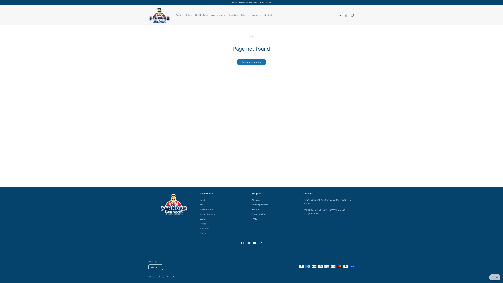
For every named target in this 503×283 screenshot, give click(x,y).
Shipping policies (260, 204)
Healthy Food (206, 209)
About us (204, 228)
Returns (255, 209)
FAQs (254, 219)
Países (203, 224)
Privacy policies (259, 214)
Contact (204, 233)
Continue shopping (252, 62)
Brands (203, 219)
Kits (202, 204)
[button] (179, 15)
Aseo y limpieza (207, 214)
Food (202, 200)
